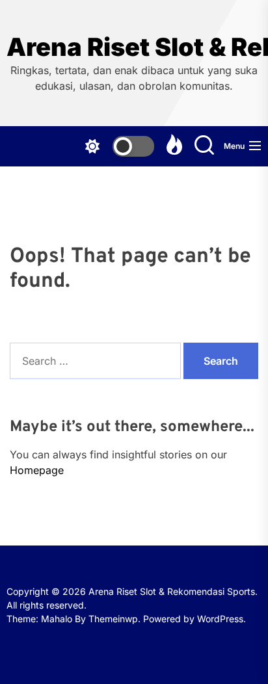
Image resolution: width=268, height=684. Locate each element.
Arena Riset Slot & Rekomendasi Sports (134, 47)
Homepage (37, 470)
